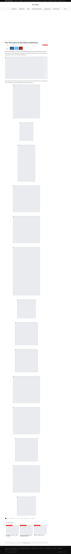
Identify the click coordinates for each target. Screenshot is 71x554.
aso (15, 518)
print (30, 518)
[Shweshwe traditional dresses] (40, 529)
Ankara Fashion (7, 548)
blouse (17, 518)
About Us (10, 549)
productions (33, 518)
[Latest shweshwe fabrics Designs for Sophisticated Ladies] (26, 529)
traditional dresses (41, 548)
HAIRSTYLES (54, 548)
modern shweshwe (26, 518)
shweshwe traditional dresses (25, 548)
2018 (7, 518)
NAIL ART (6, 549)
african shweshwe (11, 518)
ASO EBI (18, 548)
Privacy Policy (15, 549)
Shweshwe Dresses (9, 525)
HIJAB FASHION (59, 548)
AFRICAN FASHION (48, 548)
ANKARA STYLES (13, 548)
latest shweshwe (21, 518)
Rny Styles (35, 4)
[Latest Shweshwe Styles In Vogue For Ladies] (12, 529)
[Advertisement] (35, 25)
